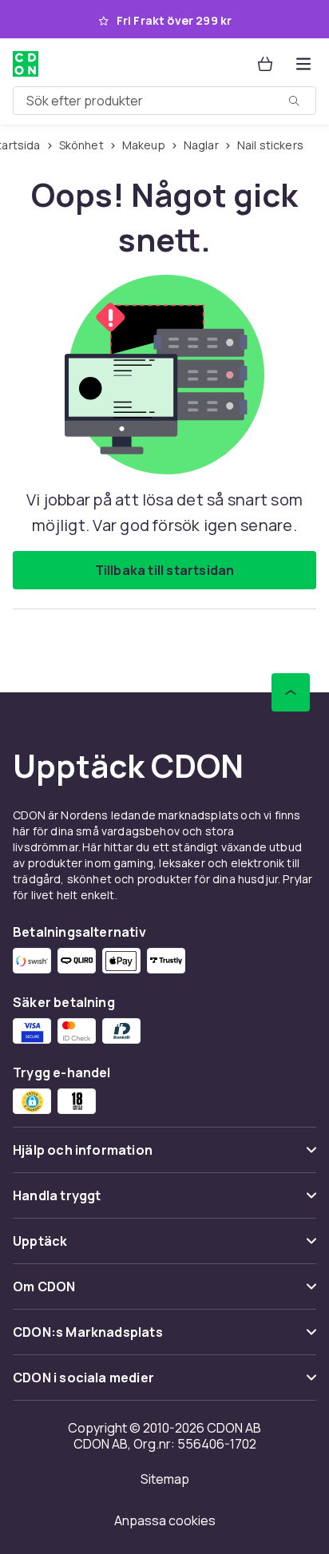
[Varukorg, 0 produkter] (265, 64)
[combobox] (164, 100)
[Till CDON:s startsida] (25, 64)
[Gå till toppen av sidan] (291, 692)
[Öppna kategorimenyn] (303, 64)
